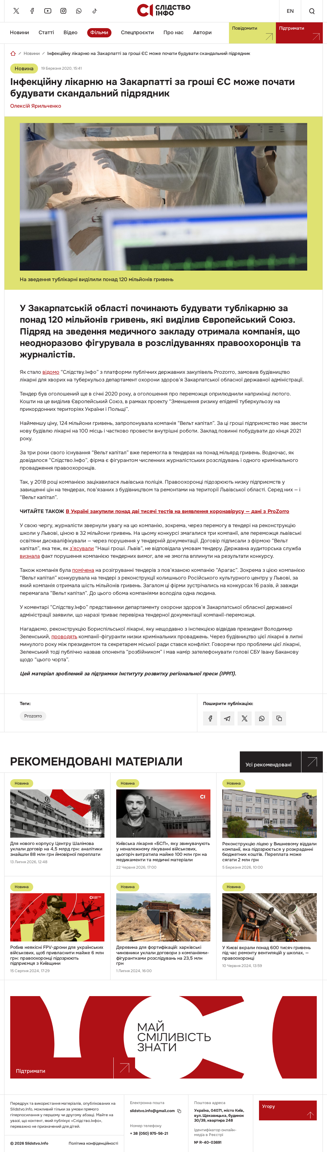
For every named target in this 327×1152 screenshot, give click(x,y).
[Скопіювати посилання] (279, 718)
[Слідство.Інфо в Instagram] (63, 11)
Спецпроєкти (137, 32)
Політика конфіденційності (93, 1143)
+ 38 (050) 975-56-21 (149, 1133)
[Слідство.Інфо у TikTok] (94, 11)
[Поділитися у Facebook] (210, 718)
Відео (71, 32)
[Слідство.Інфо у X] (16, 11)
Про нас (174, 32)
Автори (202, 32)
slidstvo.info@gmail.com (152, 1111)
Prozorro (33, 716)
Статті (46, 32)
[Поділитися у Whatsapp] (262, 718)
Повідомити (244, 28)
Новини (19, 32)
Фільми (99, 32)
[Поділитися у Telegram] (227, 718)
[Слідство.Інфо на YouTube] (48, 11)
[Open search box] (312, 11)
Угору (268, 1106)
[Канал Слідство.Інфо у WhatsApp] (79, 11)
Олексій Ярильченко (35, 106)
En (290, 11)
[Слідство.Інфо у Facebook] (32, 11)
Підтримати (291, 28)
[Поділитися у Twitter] (245, 718)
